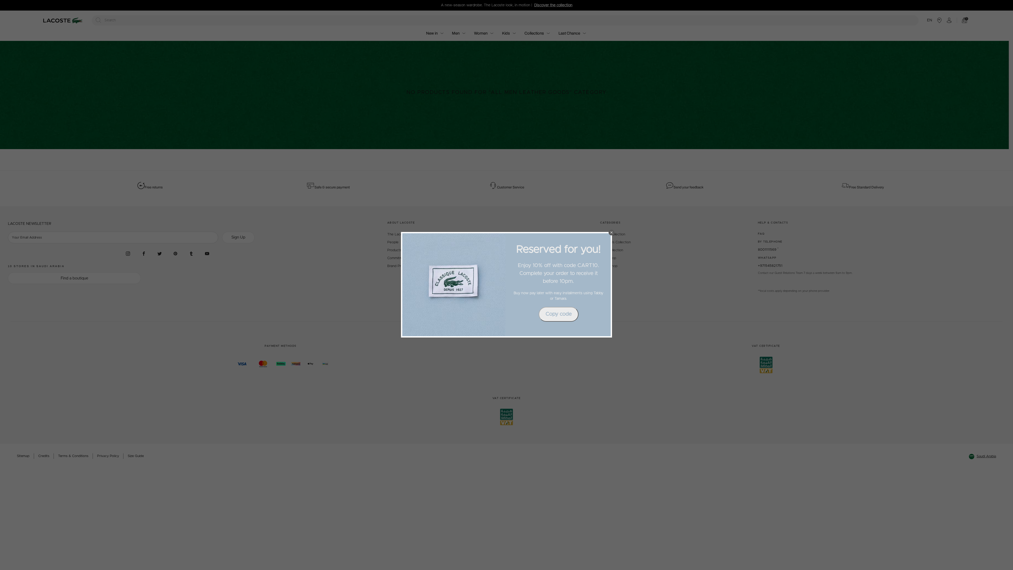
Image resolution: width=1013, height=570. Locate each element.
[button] (611, 232)
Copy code (559, 314)
